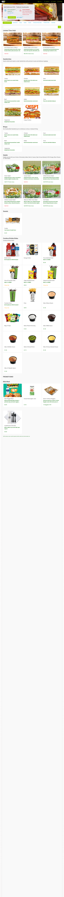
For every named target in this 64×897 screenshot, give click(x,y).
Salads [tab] (25, 22)
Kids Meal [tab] (53, 22)
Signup (60, 1)
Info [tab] (6, 17)
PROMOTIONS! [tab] (46, 22)
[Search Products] (59, 27)
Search (47, 1)
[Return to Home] (3, 1)
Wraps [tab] (20, 22)
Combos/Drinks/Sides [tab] (37, 22)
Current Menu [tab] (12, 17)
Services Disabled (26, 9)
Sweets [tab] (29, 22)
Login (54, 1)
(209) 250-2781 (10, 12)
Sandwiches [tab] (15, 22)
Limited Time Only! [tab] (7, 22)
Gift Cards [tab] (20, 17)
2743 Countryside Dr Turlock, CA (11, 10)
